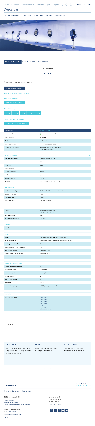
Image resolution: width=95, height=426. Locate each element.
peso (6, 257)
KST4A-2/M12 (43, 297)
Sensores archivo (60, 15)
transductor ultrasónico (11, 241)
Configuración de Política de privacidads (17, 405)
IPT (29, 113)
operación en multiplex (11, 279)
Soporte (6, 391)
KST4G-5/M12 (43, 303)
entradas (7, 225)
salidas (7, 207)
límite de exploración (10, 172)
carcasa (7, 234)
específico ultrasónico (11, 156)
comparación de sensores (14, 88)
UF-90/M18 (43, 307)
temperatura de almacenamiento (14, 254)
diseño (7, 141)
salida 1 (7, 210)
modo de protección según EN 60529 (15, 247)
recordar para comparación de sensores (19, 82)
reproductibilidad (10, 178)
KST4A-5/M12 (43, 299)
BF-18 (41, 305)
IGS (22, 113)
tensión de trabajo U (11, 191)
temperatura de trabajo (11, 250)
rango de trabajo (9, 138)
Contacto (7, 417)
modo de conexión (10, 201)
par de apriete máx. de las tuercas (14, 244)
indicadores (8, 283)
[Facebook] (51, 410)
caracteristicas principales (12, 147)
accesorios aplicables (11, 297)
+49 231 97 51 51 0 (55, 405)
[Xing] (59, 410)
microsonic (10, 386)
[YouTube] (66, 410)
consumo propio (9, 197)
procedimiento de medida (12, 159)
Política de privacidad (11, 402)
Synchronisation (9, 276)
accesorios (8, 294)
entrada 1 (7, 228)
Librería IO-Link (26, 15)
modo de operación (10, 144)
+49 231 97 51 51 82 (11, 412)
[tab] (47, 155)
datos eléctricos (9, 188)
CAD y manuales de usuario (11, 15)
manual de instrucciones (14, 103)
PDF (37, 113)
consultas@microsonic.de (13, 414)
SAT (7, 113)
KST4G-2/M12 (43, 301)
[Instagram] (55, 410)
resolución (8, 175)
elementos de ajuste (10, 270)
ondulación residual (10, 194)
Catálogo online (38, 15)
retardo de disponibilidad (12, 219)
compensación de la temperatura (14, 266)
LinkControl (49, 15)
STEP (14, 113)
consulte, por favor (45, 130)
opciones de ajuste (10, 273)
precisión (7, 182)
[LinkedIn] (63, 410)
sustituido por (9, 130)
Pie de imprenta (9, 400)
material (7, 237)
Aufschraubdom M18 (45, 309)
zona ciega (8, 165)
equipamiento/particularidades (13, 263)
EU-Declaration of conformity (16, 124)
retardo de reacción (10, 215)
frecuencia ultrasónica (11, 162)
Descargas (15, 391)
